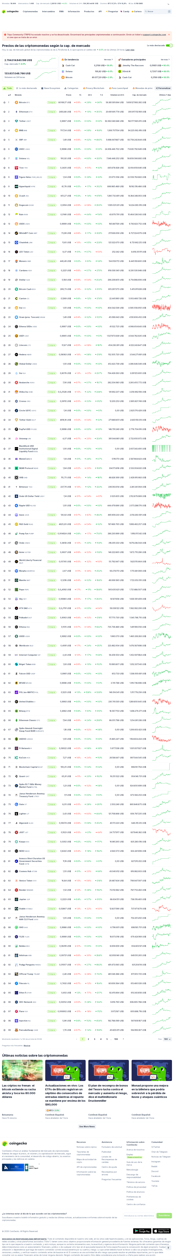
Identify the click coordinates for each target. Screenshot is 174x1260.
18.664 (13, 3)
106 (116, 1039)
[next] (123, 1039)
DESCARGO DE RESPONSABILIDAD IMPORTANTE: (24, 1239)
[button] (87, 1126)
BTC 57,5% (112, 3)
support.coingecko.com (154, 34)
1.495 (31, 3)
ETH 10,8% (122, 3)
